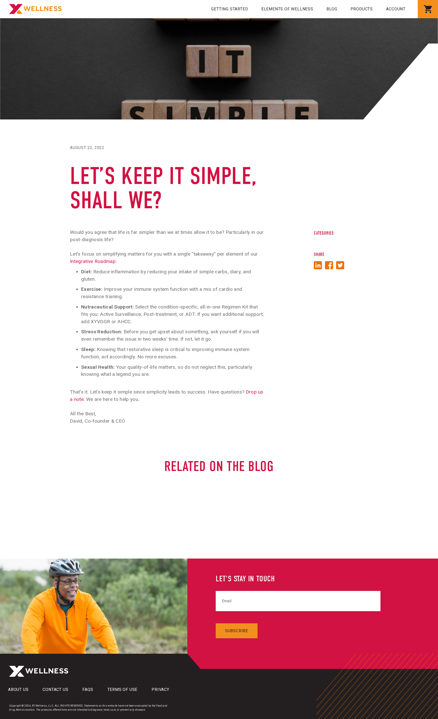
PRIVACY (160, 689)
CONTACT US (55, 689)
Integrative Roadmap (93, 261)
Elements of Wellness (287, 9)
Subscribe (236, 630)
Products (362, 9)
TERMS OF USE (122, 689)
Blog (331, 9)
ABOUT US (18, 689)
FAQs (87, 689)
